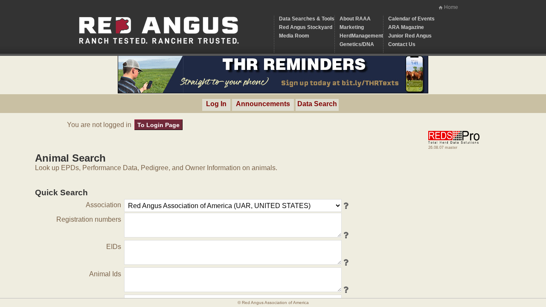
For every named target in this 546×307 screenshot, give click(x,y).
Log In (216, 103)
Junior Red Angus (410, 36)
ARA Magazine (406, 27)
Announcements (263, 103)
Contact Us (401, 44)
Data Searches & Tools (306, 19)
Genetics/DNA (357, 44)
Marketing (352, 27)
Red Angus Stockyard (305, 27)
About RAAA (355, 19)
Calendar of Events (411, 19)
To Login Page (158, 125)
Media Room (294, 36)
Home (451, 7)
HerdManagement (361, 36)
